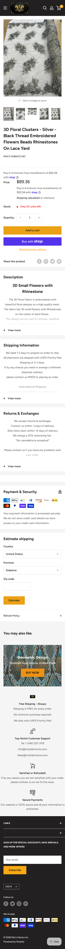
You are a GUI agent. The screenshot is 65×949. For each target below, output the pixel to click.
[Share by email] (59, 261)
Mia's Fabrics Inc (14, 156)
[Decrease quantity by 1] (20, 217)
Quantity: (9, 217)
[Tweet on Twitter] (52, 261)
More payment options (32, 249)
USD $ (8, 886)
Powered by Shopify (13, 941)
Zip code (8, 579)
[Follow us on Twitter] (12, 903)
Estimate (14, 600)
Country (8, 546)
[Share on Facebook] (39, 261)
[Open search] (45, 8)
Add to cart (32, 230)
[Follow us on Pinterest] (25, 903)
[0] (59, 8)
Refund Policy (11, 615)
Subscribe (15, 870)
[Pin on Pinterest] (46, 261)
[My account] (51, 8)
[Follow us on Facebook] (5, 903)
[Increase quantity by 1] (38, 217)
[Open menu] (5, 8)
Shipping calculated (28, 197)
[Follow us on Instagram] (19, 903)
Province (8, 562)
